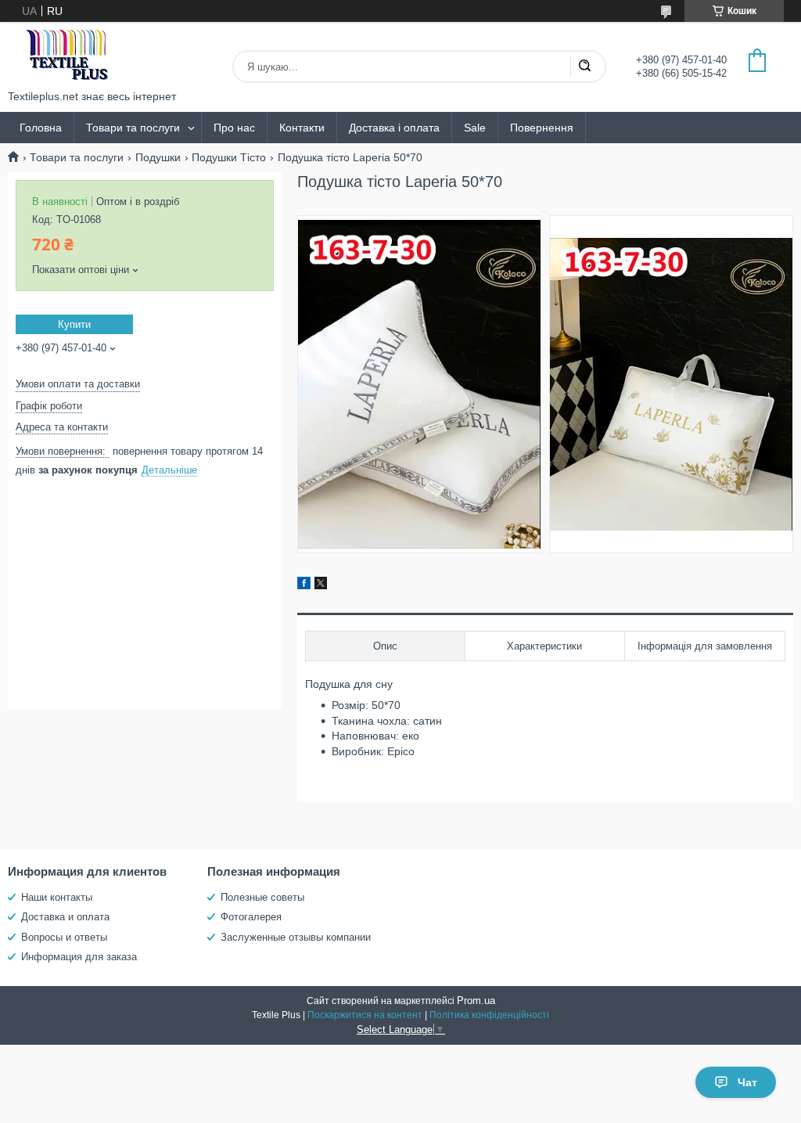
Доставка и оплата (65, 917)
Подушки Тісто (229, 157)
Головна (41, 127)
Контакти (302, 127)
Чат (747, 1082)
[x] (320, 585)
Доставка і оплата (394, 127)
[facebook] (304, 585)
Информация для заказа (79, 957)
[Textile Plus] (66, 56)
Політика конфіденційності (489, 1015)
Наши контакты (56, 897)
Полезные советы (262, 897)
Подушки (158, 157)
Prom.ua (476, 1000)
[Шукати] (584, 66)
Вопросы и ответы (64, 937)
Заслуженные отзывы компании (296, 937)
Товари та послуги (133, 127)
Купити (74, 324)
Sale (475, 127)
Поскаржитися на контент (364, 1015)
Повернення (541, 127)
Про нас (234, 127)
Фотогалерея (251, 917)
